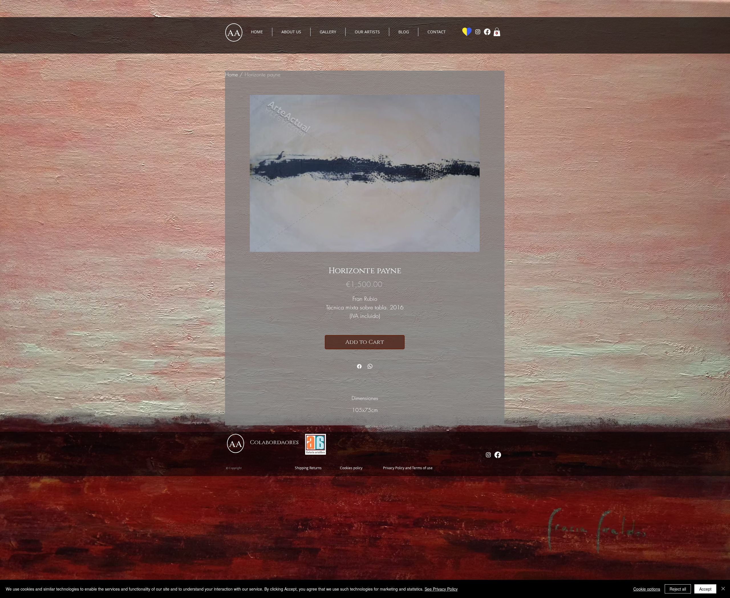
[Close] (723, 588)
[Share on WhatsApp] (370, 366)
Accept (705, 589)
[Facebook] (487, 31)
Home (231, 74)
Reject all (678, 589)
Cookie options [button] (646, 589)
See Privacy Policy (441, 589)
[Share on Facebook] (359, 366)
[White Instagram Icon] (477, 31)
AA (233, 32)
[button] (496, 32)
